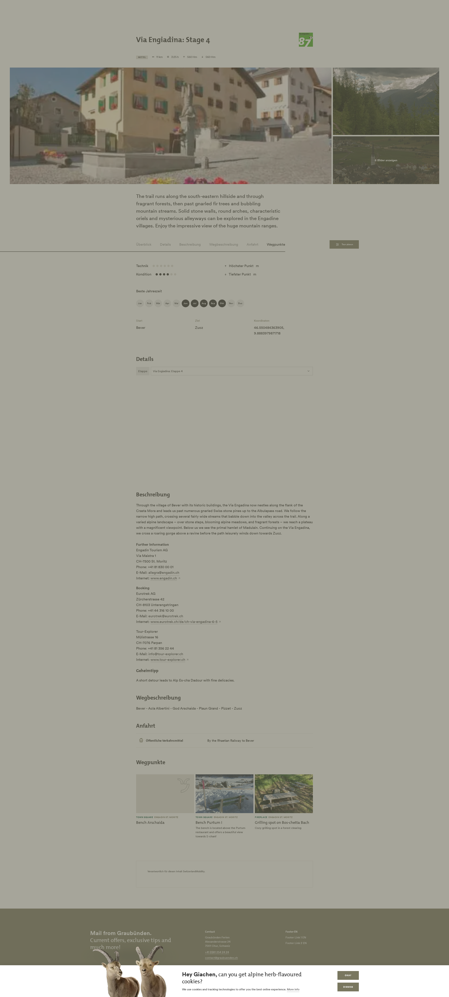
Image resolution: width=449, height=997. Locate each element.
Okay (348, 975)
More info (293, 989)
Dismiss (348, 987)
